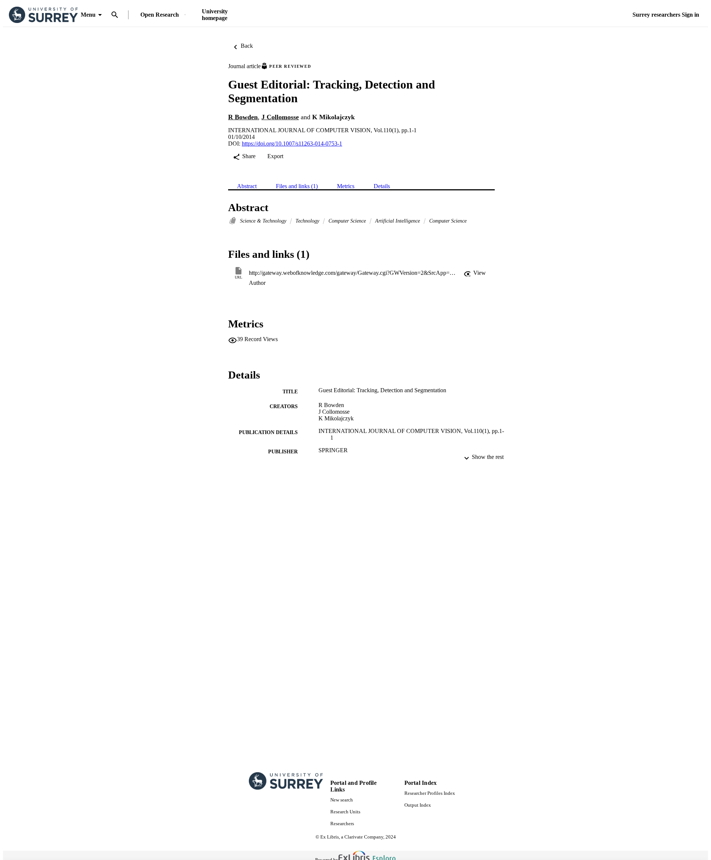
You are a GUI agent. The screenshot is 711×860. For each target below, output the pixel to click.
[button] (475, 273)
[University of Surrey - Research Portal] (43, 15)
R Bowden (243, 117)
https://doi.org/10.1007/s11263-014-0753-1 (292, 143)
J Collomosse (280, 117)
